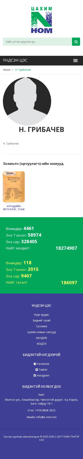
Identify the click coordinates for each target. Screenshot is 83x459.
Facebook (42, 364)
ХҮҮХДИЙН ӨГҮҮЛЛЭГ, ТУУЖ (14, 208)
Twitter (42, 369)
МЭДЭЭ (41, 343)
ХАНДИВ (41, 338)
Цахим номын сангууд (41, 332)
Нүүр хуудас (41, 314)
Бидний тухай (41, 320)
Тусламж (41, 326)
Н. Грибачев (23, 69)
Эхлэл (6, 69)
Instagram (42, 375)
